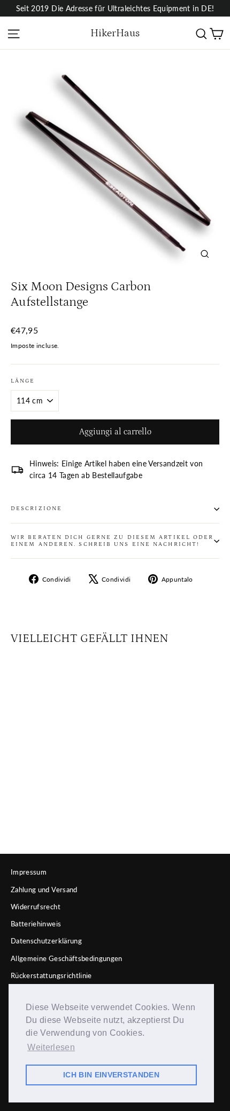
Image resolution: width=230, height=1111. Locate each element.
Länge (23, 381)
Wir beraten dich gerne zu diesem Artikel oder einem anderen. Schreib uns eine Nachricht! (112, 540)
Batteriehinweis (36, 923)
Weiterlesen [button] (51, 1047)
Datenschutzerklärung (46, 941)
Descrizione (36, 508)
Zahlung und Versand (44, 889)
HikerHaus (115, 33)
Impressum (29, 872)
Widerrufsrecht (35, 906)
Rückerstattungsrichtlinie (51, 975)
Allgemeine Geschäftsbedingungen (66, 958)
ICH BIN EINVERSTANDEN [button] (111, 1074)
